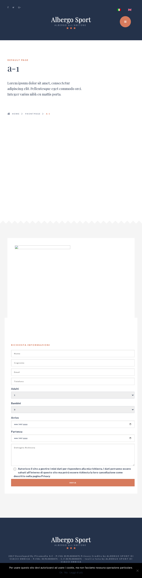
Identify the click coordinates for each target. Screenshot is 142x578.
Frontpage (32, 114)
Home (16, 114)
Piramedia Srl (43, 556)
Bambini (16, 403)
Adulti (15, 388)
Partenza (16, 431)
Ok (60, 572)
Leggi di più (76, 572)
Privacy (45, 476)
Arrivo (15, 417)
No (66, 572)
